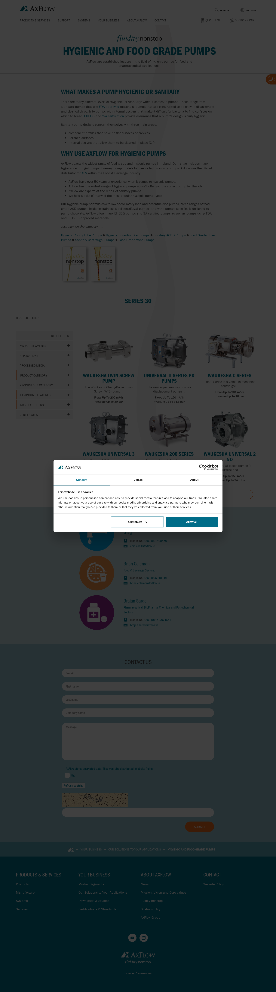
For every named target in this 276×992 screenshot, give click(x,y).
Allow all (191, 521)
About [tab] (194, 479)
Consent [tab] (81, 479)
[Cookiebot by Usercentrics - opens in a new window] (202, 467)
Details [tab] (138, 479)
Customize (135, 521)
